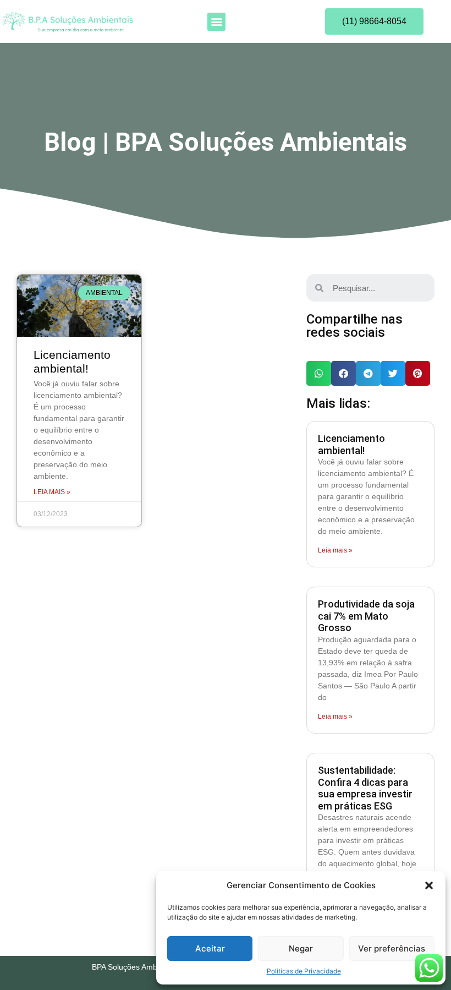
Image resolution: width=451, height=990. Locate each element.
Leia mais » (52, 492)
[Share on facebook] (343, 373)
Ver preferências (391, 948)
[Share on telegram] (368, 373)
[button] (429, 885)
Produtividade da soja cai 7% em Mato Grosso (366, 615)
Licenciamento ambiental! (351, 444)
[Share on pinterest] (417, 373)
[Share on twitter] (393, 373)
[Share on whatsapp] (318, 373)
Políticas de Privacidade (304, 971)
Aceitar (210, 948)
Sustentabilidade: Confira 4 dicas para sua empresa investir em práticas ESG (365, 788)
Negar (301, 948)
